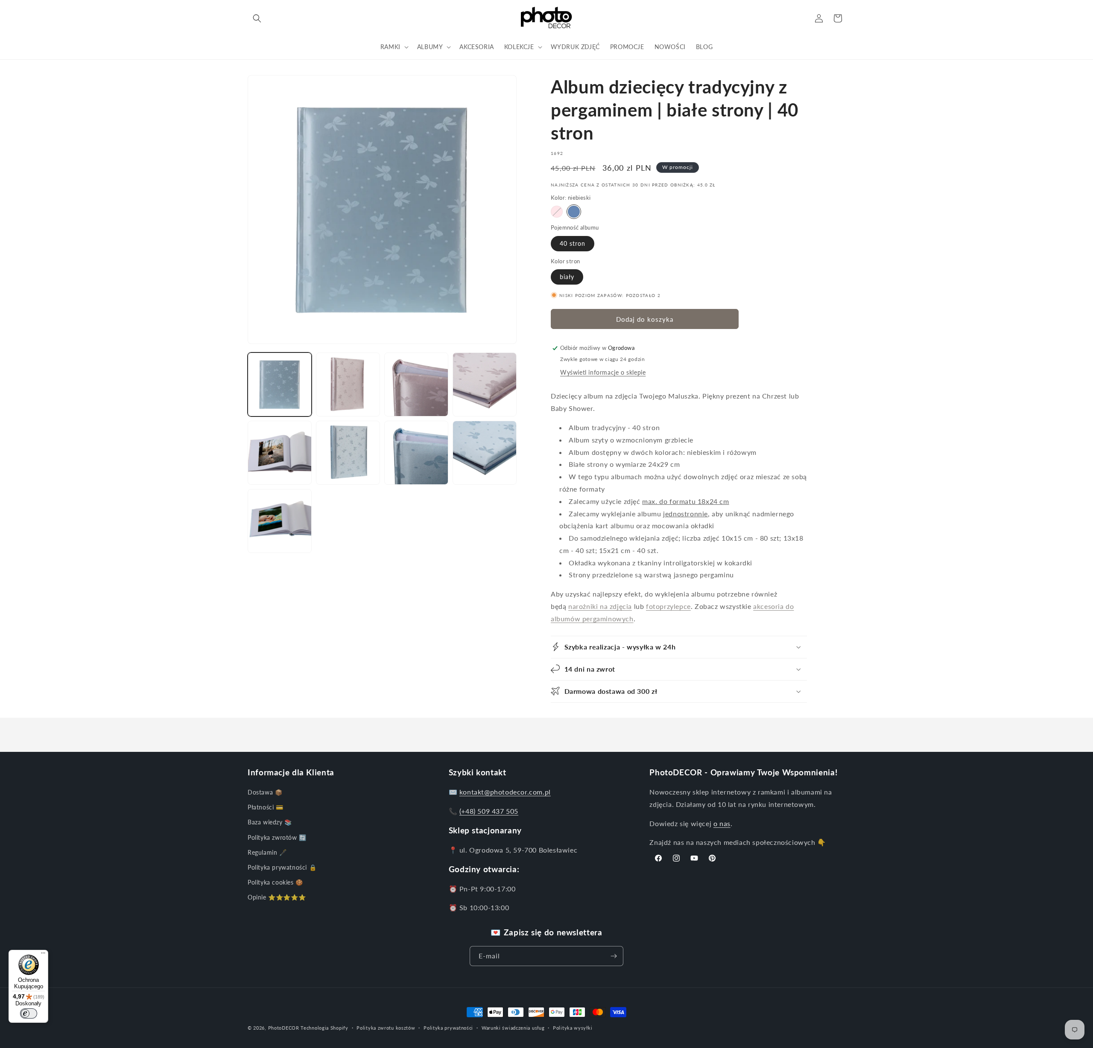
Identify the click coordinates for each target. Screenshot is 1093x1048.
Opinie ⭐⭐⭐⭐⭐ (277, 897)
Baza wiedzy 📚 (270, 822)
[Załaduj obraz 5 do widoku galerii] (485, 384)
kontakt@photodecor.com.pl (505, 792)
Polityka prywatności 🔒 (282, 867)
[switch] (28, 1013)
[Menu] (43, 955)
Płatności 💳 (265, 807)
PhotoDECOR (283, 1028)
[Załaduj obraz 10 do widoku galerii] (280, 521)
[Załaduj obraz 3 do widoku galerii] (348, 384)
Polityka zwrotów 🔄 (277, 837)
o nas (722, 823)
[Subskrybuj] (613, 956)
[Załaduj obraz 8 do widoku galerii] (416, 453)
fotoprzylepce (668, 606)
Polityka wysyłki (572, 1028)
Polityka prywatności (448, 1028)
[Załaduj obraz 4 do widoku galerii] (416, 384)
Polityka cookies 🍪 (275, 882)
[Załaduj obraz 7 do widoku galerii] (348, 453)
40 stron (572, 243)
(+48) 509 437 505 (488, 811)
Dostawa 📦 (265, 792)
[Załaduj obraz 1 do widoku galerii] (280, 384)
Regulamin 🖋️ (267, 852)
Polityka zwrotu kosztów (386, 1028)
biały (567, 276)
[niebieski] (574, 212)
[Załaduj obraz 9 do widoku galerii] (485, 453)
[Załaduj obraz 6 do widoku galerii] (280, 453)
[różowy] (557, 212)
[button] (257, 18)
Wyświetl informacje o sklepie (603, 372)
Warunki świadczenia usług (513, 1028)
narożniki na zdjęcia (600, 606)
